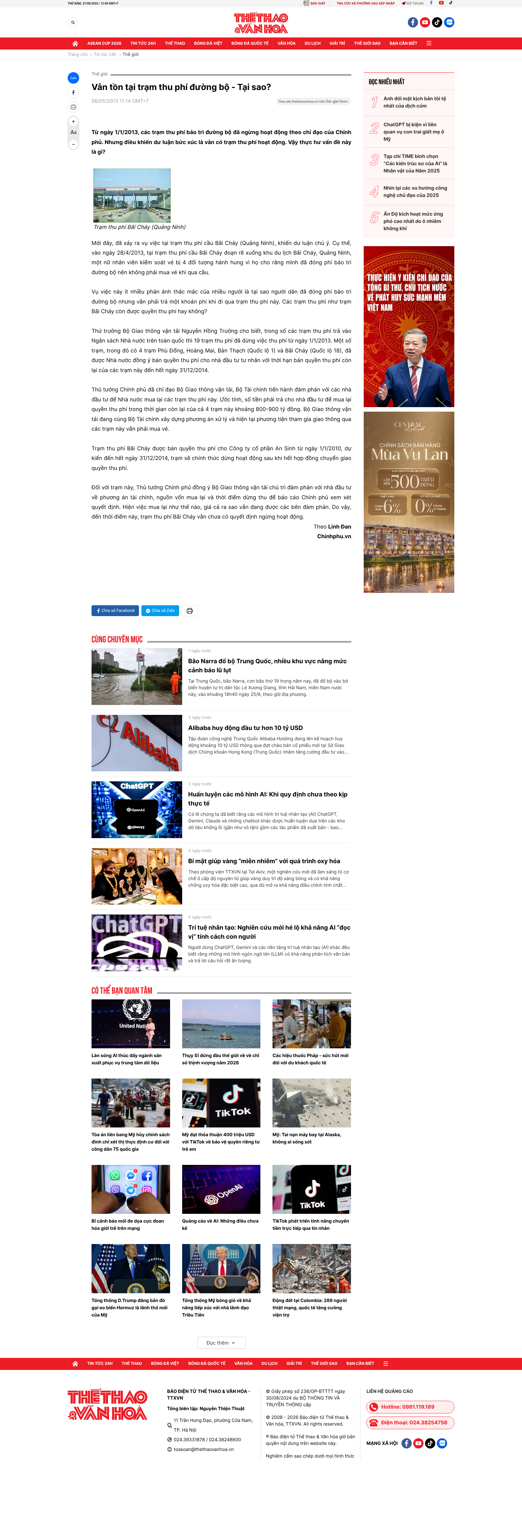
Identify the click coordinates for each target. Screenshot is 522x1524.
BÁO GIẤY (318, 3)
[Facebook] (431, 3)
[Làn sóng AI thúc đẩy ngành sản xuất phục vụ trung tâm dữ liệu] (131, 1023)
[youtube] (425, 22)
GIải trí (337, 43)
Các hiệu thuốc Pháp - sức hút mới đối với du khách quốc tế (310, 1059)
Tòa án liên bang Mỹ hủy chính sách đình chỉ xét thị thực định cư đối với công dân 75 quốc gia (131, 1142)
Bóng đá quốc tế (250, 43)
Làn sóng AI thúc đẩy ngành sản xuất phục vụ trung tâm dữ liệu (127, 1059)
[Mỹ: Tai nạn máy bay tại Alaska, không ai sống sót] (311, 1103)
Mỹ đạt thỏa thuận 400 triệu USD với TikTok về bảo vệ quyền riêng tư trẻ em (221, 1142)
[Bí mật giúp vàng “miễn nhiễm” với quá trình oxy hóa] (137, 876)
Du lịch (313, 43)
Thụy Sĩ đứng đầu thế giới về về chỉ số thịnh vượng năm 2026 (220, 1059)
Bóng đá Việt (208, 43)
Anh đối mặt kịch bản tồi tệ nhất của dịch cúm (415, 102)
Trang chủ (78, 55)
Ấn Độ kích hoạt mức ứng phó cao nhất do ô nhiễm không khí (413, 221)
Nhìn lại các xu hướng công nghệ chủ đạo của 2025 (415, 191)
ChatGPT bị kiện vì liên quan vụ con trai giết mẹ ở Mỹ (414, 131)
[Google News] (313, 103)
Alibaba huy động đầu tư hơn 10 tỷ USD (245, 727)
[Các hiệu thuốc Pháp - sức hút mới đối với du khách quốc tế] (311, 1023)
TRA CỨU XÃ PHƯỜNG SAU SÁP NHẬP (366, 3)
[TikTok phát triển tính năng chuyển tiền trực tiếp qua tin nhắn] (311, 1189)
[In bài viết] (73, 107)
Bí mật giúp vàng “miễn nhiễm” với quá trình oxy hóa (264, 861)
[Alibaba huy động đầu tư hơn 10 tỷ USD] (137, 743)
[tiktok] (437, 22)
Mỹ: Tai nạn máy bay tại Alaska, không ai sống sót (306, 1138)
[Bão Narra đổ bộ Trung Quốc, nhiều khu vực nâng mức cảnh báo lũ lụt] (137, 676)
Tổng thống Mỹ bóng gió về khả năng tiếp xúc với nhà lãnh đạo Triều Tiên (216, 1307)
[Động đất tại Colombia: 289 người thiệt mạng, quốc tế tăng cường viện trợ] (311, 1268)
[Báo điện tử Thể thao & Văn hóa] (261, 22)
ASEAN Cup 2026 (104, 43)
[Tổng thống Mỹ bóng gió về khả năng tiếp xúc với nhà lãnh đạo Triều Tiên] (221, 1268)
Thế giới (131, 55)
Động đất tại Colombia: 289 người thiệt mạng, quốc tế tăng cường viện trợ (309, 1307)
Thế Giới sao (367, 43)
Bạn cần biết (403, 43)
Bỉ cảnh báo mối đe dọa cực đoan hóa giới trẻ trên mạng (128, 1224)
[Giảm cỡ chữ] (73, 144)
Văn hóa (287, 43)
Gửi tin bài (415, 3)
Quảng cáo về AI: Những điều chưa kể (220, 1224)
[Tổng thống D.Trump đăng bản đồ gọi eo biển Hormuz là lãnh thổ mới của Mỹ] (131, 1268)
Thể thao (175, 43)
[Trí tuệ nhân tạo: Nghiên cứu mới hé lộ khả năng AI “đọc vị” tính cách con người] (137, 943)
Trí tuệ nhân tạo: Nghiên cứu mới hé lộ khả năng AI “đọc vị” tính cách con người (269, 932)
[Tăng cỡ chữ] (73, 121)
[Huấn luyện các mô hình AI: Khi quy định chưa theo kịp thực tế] (137, 809)
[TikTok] (452, 3)
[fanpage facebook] (413, 22)
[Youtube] (441, 3)
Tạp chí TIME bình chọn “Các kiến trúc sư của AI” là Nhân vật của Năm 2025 (415, 163)
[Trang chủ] (75, 43)
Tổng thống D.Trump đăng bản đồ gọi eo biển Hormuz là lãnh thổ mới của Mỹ (129, 1307)
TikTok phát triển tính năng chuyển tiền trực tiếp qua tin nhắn (310, 1224)
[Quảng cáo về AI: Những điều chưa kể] (221, 1189)
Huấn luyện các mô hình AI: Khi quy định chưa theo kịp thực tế (268, 799)
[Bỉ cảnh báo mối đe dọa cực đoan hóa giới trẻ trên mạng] (131, 1189)
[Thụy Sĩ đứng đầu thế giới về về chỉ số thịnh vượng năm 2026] (221, 1023)
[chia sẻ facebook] (73, 92)
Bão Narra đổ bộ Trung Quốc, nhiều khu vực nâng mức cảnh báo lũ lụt (267, 666)
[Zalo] (449, 22)
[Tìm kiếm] (73, 22)
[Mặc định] (73, 132)
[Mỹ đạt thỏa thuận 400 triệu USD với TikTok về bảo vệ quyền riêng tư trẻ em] (221, 1103)
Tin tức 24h (143, 43)
